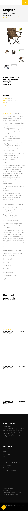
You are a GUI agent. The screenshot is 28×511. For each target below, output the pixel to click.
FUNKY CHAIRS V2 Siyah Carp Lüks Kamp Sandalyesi (8, 333)
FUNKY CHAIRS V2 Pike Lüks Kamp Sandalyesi (8, 367)
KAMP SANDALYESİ (7, 15)
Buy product (7, 90)
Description (7, 113)
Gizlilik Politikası (7, 467)
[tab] (8, 113)
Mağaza (13, 13)
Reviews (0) (18, 113)
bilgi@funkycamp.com (9, 488)
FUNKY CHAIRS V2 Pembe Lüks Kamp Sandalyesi (8, 402)
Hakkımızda (6, 449)
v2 (6, 102)
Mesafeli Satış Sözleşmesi (9, 470)
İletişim (5, 457)
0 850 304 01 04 (7, 490)
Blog (4, 451)
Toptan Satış (6, 454)
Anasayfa (5, 13)
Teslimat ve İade (7, 465)
